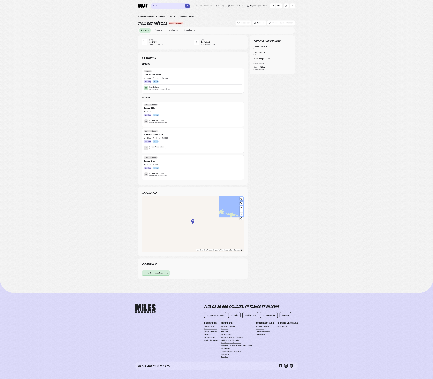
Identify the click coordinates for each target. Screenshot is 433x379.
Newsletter (224, 329)
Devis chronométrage (263, 331)
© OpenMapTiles (218, 250)
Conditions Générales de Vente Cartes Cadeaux (236, 345)
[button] (192, 224)
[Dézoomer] (241, 210)
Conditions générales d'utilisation (232, 337)
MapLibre (200, 250)
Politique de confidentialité (230, 340)
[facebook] (281, 366)
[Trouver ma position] (241, 198)
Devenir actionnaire (210, 331)
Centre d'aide (260, 334)
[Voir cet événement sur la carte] (196, 42)
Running (162, 16)
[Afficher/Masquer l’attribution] (241, 250)
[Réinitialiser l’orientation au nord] (241, 214)
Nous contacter (209, 326)
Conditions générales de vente (231, 343)
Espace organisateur (263, 326)
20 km (172, 16)
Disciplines (224, 357)
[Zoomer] (241, 207)
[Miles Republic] (142, 6)
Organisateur (189, 30)
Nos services (260, 329)
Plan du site (225, 354)
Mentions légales (209, 337)
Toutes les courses (146, 16)
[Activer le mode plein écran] (241, 203)
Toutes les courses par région (231, 351)
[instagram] (287, 366)
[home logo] (145, 308)
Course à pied (225, 348)
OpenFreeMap (208, 250)
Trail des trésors (187, 16)
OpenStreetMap (235, 250)
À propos (145, 30)
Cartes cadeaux (226, 334)
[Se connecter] (286, 5)
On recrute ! (208, 334)
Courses (158, 30)
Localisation (173, 30)
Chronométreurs (282, 326)
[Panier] (292, 5)
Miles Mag (224, 331)
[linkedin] (292, 366)
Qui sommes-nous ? (210, 329)
